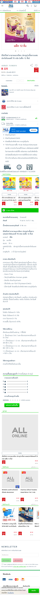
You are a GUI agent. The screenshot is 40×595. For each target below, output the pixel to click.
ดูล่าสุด (5, 411)
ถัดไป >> (37, 10)
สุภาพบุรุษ (6, 560)
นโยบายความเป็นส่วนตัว (19, 566)
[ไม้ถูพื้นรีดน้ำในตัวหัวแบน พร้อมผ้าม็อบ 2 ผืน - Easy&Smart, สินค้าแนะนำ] (25, 514)
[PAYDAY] (20, 1)
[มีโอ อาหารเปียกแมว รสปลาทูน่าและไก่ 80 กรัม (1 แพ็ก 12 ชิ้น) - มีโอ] (9, 184)
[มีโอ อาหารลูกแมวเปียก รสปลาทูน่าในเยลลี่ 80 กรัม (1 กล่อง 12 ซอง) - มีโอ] (25, 184)
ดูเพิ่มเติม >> (34, 467)
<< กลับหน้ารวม (5, 10)
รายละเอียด (10, 210)
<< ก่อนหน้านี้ (21, 10)
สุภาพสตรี (18, 560)
